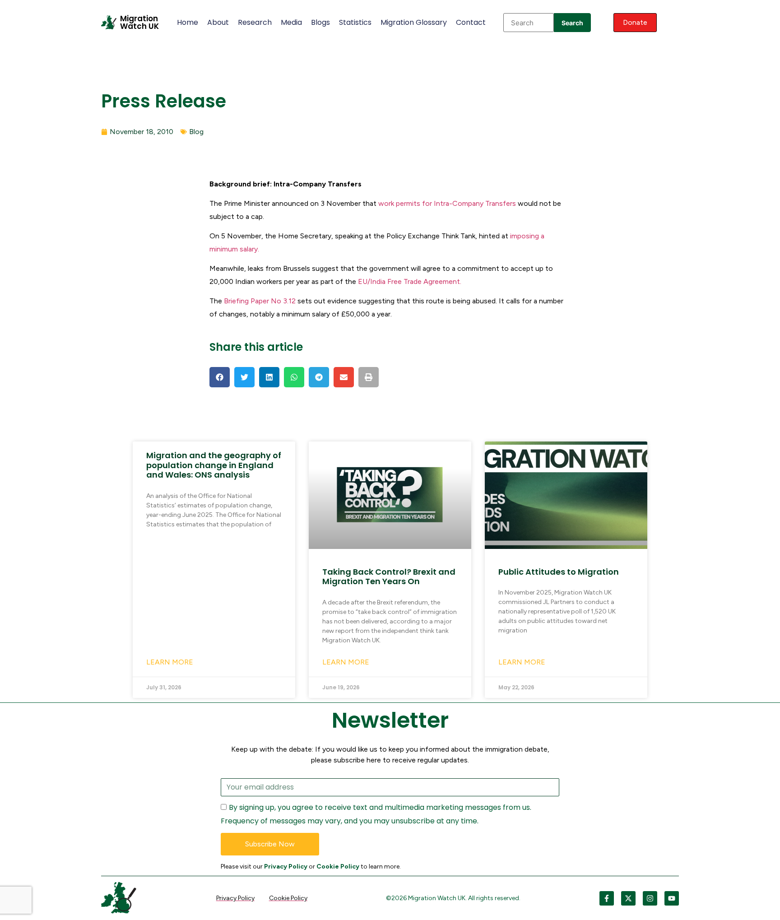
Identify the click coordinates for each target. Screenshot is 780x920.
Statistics (355, 22)
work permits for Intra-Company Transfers (447, 203)
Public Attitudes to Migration (558, 571)
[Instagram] (650, 898)
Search (572, 23)
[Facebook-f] (606, 898)
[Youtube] (671, 898)
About (218, 22)
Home (187, 22)
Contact (471, 22)
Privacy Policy (285, 866)
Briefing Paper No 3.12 (260, 301)
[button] (219, 377)
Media (291, 22)
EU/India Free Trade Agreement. (409, 281)
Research (255, 22)
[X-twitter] (628, 898)
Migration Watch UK (139, 22)
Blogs (320, 22)
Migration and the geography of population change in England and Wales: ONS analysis (213, 465)
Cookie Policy (337, 866)
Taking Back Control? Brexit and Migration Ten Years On (388, 576)
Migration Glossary (414, 22)
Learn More (169, 662)
